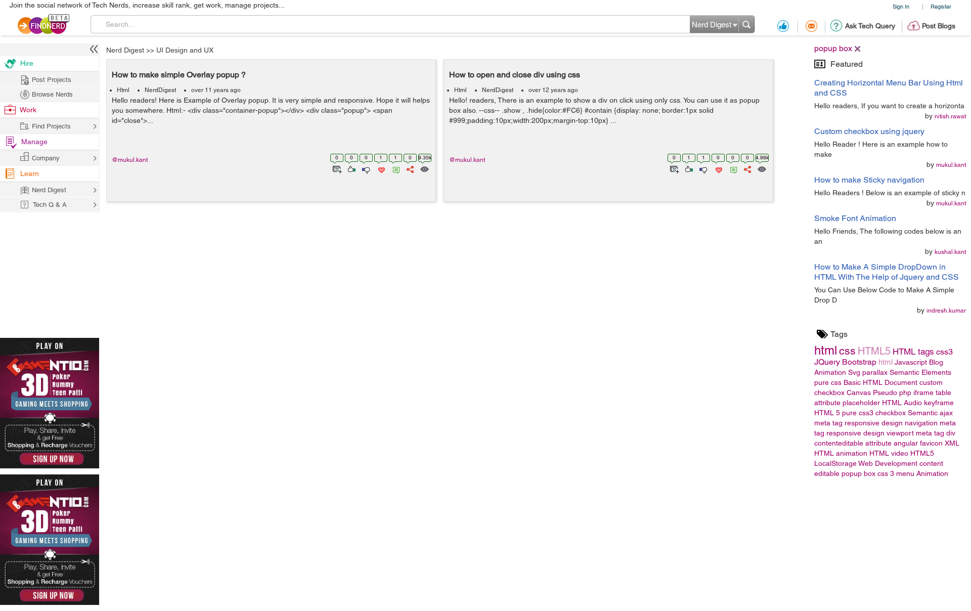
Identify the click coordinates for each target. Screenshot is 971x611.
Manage (34, 142)
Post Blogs (938, 26)
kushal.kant (950, 251)
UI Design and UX (184, 50)
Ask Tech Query (870, 26)
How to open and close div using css (514, 74)
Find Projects (51, 126)
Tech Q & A (50, 204)
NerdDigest (160, 90)
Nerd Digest (125, 50)
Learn (29, 173)
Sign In (901, 6)
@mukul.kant (130, 159)
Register (941, 6)
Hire (26, 63)
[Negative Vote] (365, 168)
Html (123, 90)
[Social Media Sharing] (409, 168)
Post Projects (51, 79)
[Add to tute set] (336, 168)
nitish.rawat (950, 116)
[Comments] (394, 168)
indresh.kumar (946, 310)
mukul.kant (951, 164)
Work (28, 110)
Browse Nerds (52, 94)
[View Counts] (424, 168)
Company (46, 158)
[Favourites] (380, 168)
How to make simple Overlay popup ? (179, 74)
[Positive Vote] (350, 168)
